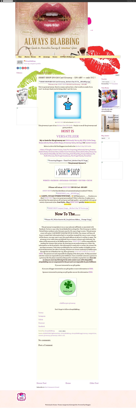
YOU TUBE (82, 180)
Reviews (55, 57)
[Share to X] (62, 331)
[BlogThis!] (60, 331)
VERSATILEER (67, 136)
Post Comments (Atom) (52, 387)
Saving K (79, 143)
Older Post (94, 383)
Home (20, 57)
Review (67, 204)
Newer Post (41, 383)
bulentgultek (73, 405)
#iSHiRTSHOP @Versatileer (51, 333)
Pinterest (41, 323)
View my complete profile (32, 63)
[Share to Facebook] (63, 331)
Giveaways (46, 57)
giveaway (47, 335)
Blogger (88, 405)
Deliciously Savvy (72, 140)
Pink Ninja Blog (75, 154)
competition (92, 333)
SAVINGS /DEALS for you (67, 57)
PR (40, 57)
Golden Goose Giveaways (67, 152)
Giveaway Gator (70, 143)
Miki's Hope (58, 143)
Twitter (41, 313)
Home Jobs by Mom (46, 143)
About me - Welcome (30, 57)
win (63, 335)
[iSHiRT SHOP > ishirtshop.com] (67, 119)
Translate (115, 83)
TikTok (40, 319)
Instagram (42, 316)
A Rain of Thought (46, 150)
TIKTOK (89, 180)
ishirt (60, 335)
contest (40, 335)
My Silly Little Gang (87, 140)
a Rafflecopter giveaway (67, 303)
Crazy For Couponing (70, 150)
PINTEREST (73, 180)
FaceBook (41, 326)
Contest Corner (90, 143)
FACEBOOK (54, 180)
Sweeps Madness (86, 154)
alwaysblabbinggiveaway (80, 333)
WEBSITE (46, 180)
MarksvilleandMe (50, 154)
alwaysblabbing (30, 61)
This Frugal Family (77, 156)
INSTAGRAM (64, 180)
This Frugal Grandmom (62, 156)
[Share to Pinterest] (65, 331)
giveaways (54, 335)
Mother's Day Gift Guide (65, 125)
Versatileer (87, 156)
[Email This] (59, 331)
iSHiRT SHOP (62, 84)
